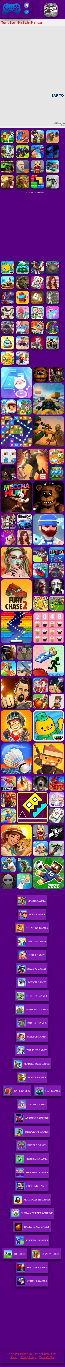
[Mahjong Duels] (37, 288)
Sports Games (37, 900)
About (13, 1357)
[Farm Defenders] (22, 187)
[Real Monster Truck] (7, 172)
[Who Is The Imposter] (22, 303)
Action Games (37, 982)
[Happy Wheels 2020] (22, 172)
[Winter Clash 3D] (7, 303)
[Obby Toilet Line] (22, 363)
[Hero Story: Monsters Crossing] (37, 142)
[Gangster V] (7, 187)
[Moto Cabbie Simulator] (52, 348)
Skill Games (37, 914)
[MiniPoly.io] (37, 348)
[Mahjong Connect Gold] (37, 303)
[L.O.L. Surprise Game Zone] (22, 318)
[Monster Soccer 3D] (7, 142)
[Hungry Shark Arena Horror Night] (52, 273)
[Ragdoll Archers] (52, 303)
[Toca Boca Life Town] (7, 273)
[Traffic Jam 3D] (7, 333)
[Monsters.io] (37, 157)
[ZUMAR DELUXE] (52, 333)
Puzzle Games (37, 941)
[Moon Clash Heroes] (37, 333)
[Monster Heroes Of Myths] (7, 157)
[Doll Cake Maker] (52, 318)
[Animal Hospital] (37, 172)
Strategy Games (37, 928)
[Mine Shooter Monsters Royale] (52, 157)
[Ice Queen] (37, 318)
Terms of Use (46, 1357)
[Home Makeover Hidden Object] (52, 288)
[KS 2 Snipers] (52, 187)
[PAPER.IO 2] (7, 363)
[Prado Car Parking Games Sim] (7, 318)
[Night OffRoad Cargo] (22, 288)
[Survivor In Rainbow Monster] (22, 142)
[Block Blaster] (37, 187)
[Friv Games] (26, 7)
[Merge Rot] (22, 333)
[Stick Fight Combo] (51, 15)
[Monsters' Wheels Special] (22, 157)
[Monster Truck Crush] (52, 142)
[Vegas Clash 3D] (37, 273)
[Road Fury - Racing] (52, 172)
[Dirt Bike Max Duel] (7, 288)
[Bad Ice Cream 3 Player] (7, 348)
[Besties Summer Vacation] (22, 348)
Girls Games (37, 955)
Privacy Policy (28, 1357)
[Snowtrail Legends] (22, 273)
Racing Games (36, 968)
